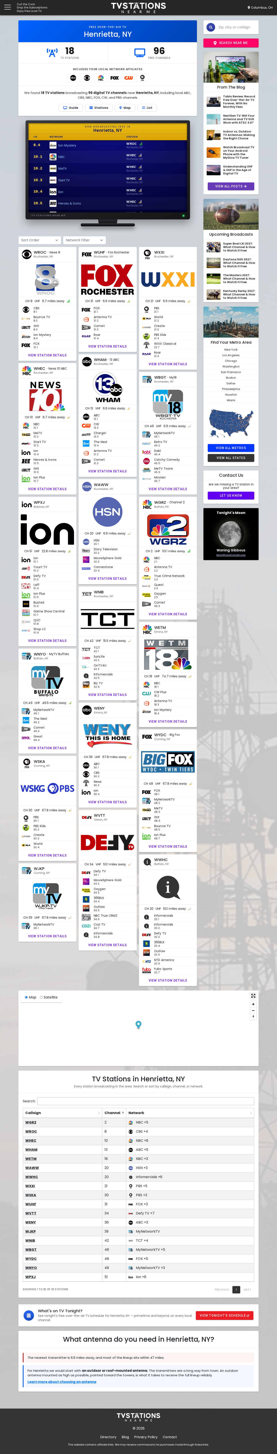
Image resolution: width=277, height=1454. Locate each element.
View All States (231, 458)
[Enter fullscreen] (253, 996)
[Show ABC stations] (73, 78)
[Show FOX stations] (115, 78)
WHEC (30, 1140)
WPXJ (30, 1276)
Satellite (51, 997)
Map (32, 997)
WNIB (30, 1240)
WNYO (31, 1267)
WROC (31, 1131)
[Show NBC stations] (101, 78)
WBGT (31, 1249)
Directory (108, 1437)
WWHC (31, 1176)
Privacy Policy (146, 1437)
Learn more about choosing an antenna (61, 1382)
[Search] (210, 27)
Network (136, 1112)
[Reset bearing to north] (253, 1017)
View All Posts (229, 186)
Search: (29, 1101)
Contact (170, 1437)
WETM (31, 1158)
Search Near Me (233, 43)
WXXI (30, 1185)
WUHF (30, 1204)
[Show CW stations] (128, 78)
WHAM (31, 1149)
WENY (30, 1222)
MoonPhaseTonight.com (231, 555)
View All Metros (231, 448)
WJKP (30, 1231)
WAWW (32, 1167)
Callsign (33, 1112)
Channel (112, 1112)
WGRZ (30, 1122)
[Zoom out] (253, 1010)
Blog (125, 1437)
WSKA (30, 1195)
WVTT (30, 1213)
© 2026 (139, 1428)
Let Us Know (231, 495)
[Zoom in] (253, 1004)
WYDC (31, 1258)
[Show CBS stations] (87, 78)
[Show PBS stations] (142, 78)
